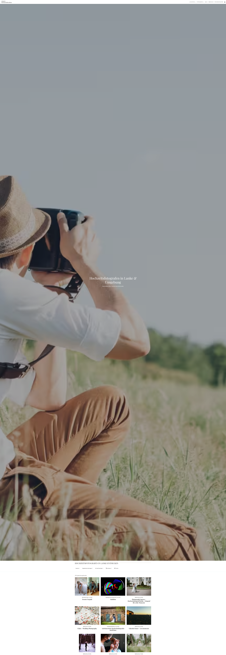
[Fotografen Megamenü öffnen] (203, 1)
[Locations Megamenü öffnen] (195, 1)
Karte (117, 568)
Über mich (211, 1)
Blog (206, 1)
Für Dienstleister (218, 1)
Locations (192, 1)
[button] (225, 2)
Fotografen (200, 1)
